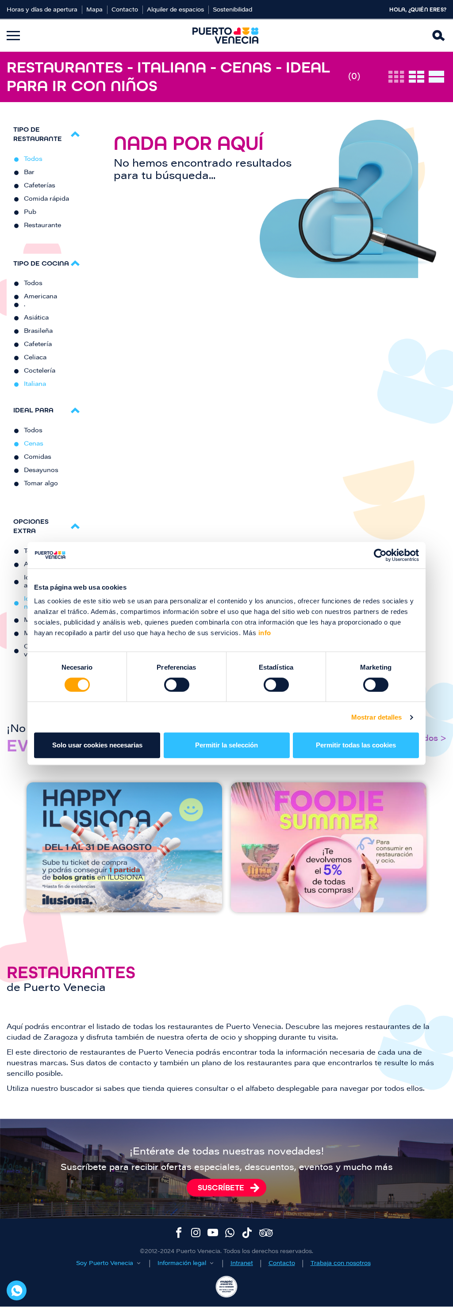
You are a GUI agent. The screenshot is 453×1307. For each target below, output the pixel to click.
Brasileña (38, 331)
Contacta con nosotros (17, 1290)
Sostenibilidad (232, 10)
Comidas (37, 457)
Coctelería (39, 371)
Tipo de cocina (41, 263)
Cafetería (38, 345)
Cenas (33, 444)
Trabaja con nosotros (341, 1263)
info (263, 632)
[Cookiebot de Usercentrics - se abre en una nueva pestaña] (380, 555)
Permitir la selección (226, 745)
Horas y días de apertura (42, 10)
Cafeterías (39, 186)
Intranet (241, 1263)
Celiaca (35, 358)
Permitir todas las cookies (356, 745)
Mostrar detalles (376, 717)
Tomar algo (41, 484)
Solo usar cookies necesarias (97, 745)
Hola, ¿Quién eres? (417, 9)
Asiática (36, 318)
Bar (29, 173)
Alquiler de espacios (175, 10)
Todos (33, 159)
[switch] (176, 685)
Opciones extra (31, 526)
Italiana (35, 384)
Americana (40, 297)
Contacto (124, 10)
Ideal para (33, 410)
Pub (30, 213)
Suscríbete (221, 1188)
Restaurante (42, 226)
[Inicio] (225, 35)
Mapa (94, 10)
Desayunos (41, 471)
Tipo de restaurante (37, 134)
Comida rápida (46, 199)
